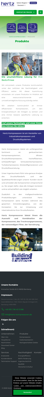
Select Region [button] (22, 3)
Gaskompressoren (26, 340)
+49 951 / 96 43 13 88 (14, 309)
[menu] (40, 12)
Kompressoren (25, 337)
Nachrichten (6, 343)
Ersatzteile (5, 356)
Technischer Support (9, 361)
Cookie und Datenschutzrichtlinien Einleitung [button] (28, 387)
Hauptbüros (5, 340)
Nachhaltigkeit (25, 352)
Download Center (8, 345)
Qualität (21, 364)
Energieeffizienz (24, 356)
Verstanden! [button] (27, 392)
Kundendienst (6, 358)
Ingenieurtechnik (24, 361)
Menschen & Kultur (25, 367)
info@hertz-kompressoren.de (18, 314)
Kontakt (37, 352)
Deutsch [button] (20, 5)
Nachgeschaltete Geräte (29, 343)
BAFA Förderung (24, 358)
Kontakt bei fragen (24, 12)
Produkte (24, 334)
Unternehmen (7, 334)
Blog (3, 348)
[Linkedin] (3, 324)
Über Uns (4, 337)
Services (5, 352)
